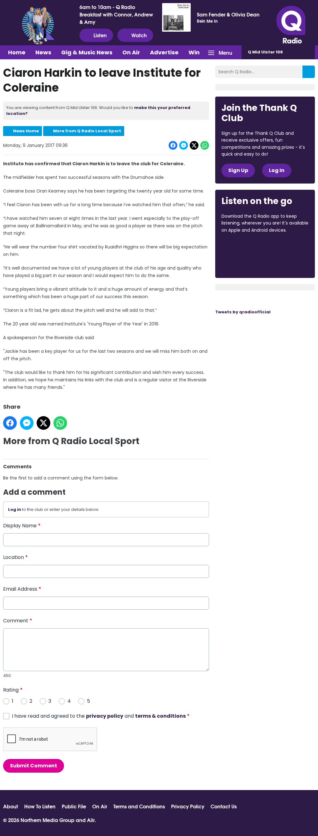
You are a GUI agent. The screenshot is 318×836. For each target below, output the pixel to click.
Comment (17, 620)
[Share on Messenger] (183, 145)
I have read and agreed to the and (101, 716)
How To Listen (40, 806)
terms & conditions (160, 716)
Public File (74, 806)
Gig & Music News (86, 52)
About (10, 806)
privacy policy (104, 716)
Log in (14, 509)
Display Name (22, 525)
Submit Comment (33, 765)
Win (194, 52)
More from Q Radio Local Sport (87, 131)
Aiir (91, 820)
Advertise (164, 52)
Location (15, 557)
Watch (139, 35)
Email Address (22, 589)
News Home (26, 131)
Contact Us (224, 806)
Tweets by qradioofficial (242, 312)
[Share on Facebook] (173, 145)
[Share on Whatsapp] (204, 145)
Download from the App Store (245, 247)
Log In (276, 170)
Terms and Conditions (139, 806)
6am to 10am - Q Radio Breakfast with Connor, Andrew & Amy (116, 14)
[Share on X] (194, 145)
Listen (100, 35)
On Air (131, 52)
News (43, 52)
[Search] (308, 72)
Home (16, 52)
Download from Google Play (245, 263)
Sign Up (238, 170)
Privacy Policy (187, 806)
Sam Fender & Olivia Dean (228, 14)
